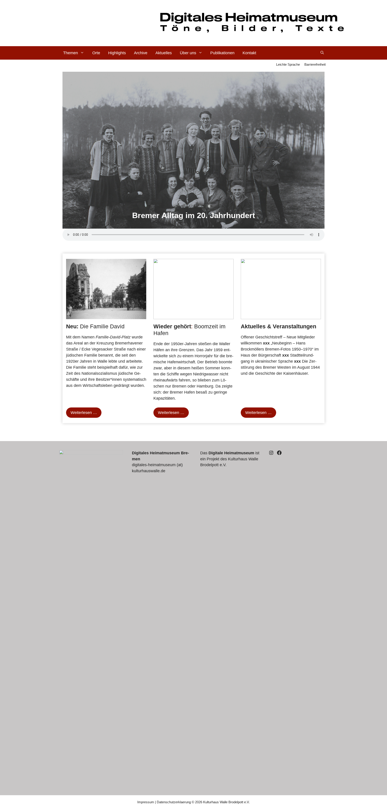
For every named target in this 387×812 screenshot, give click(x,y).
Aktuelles (163, 53)
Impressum (145, 802)
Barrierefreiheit (315, 64)
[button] (322, 53)
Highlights (117, 53)
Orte (96, 53)
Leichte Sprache (288, 64)
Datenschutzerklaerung (174, 802)
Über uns (188, 53)
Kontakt (249, 53)
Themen (70, 53)
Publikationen (222, 53)
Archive (140, 53)
